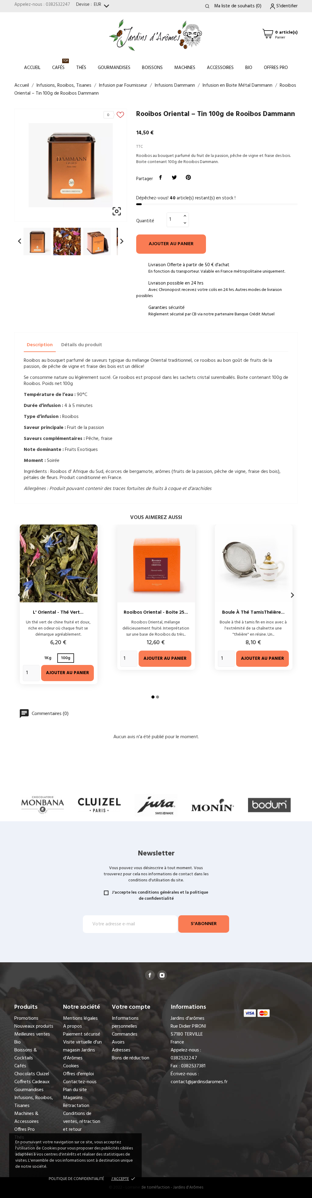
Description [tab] (40, 345)
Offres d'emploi (78, 1074)
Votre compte (131, 1007)
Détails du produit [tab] (81, 345)
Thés (81, 67)
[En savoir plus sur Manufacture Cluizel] (42, 805)
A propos (72, 1026)
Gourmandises (114, 67)
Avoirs (118, 1042)
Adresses (121, 1050)
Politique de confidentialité (76, 1179)
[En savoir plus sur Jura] (99, 805)
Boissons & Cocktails (25, 1054)
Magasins (73, 1098)
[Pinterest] (188, 177)
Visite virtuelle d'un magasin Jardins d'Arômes (82, 1050)
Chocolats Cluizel (31, 1074)
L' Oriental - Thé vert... (58, 612)
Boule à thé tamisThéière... (253, 612)
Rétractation (76, 1106)
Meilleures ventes (32, 1034)
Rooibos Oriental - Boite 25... (156, 612)
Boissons (152, 67)
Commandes (124, 1034)
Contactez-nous (80, 1082)
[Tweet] (174, 177)
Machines (184, 67)
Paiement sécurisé (81, 1034)
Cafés (60, 64)
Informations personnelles (125, 1022)
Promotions (26, 1018)
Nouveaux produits (33, 1026)
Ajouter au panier (171, 244)
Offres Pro (276, 67)
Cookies (71, 1066)
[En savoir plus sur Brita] (269, 805)
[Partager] (160, 177)
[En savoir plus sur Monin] (156, 805)
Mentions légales (80, 1018)
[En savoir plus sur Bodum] (212, 805)
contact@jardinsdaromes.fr (199, 1082)
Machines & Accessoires (26, 1118)
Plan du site (75, 1090)
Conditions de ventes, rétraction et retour (81, 1122)
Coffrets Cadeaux (32, 1082)
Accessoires (220, 67)
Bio (248, 67)
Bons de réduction (130, 1058)
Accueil (32, 67)
